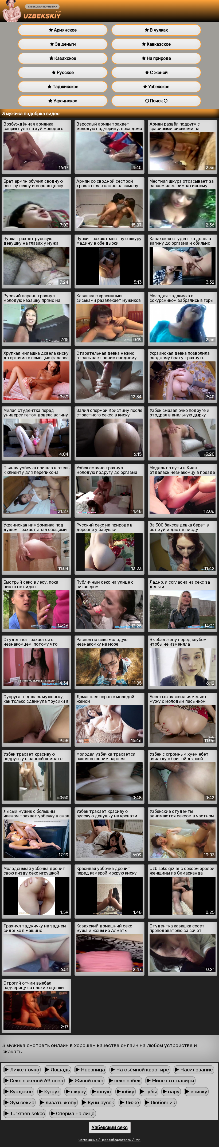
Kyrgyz (51, 1092)
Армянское (65, 30)
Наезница (92, 1070)
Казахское (64, 58)
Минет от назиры (172, 1081)
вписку (198, 1092)
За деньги (65, 44)
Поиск (156, 100)
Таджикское (65, 86)
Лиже (131, 1102)
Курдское (21, 1092)
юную (103, 1092)
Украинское (64, 100)
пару (173, 1092)
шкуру (78, 1092)
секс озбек (127, 1081)
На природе (158, 58)
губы (150, 1092)
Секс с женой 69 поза (36, 1081)
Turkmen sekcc (27, 1113)
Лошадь (59, 1070)
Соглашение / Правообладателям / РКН (109, 1140)
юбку (127, 1092)
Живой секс (88, 1081)
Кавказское (158, 44)
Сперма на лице (75, 1113)
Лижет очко (24, 1070)
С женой (158, 72)
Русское (65, 72)
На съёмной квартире (142, 1070)
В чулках (158, 30)
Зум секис (21, 1102)
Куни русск (100, 1102)
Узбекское (158, 86)
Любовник (162, 1102)
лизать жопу (60, 1102)
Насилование (196, 1070)
